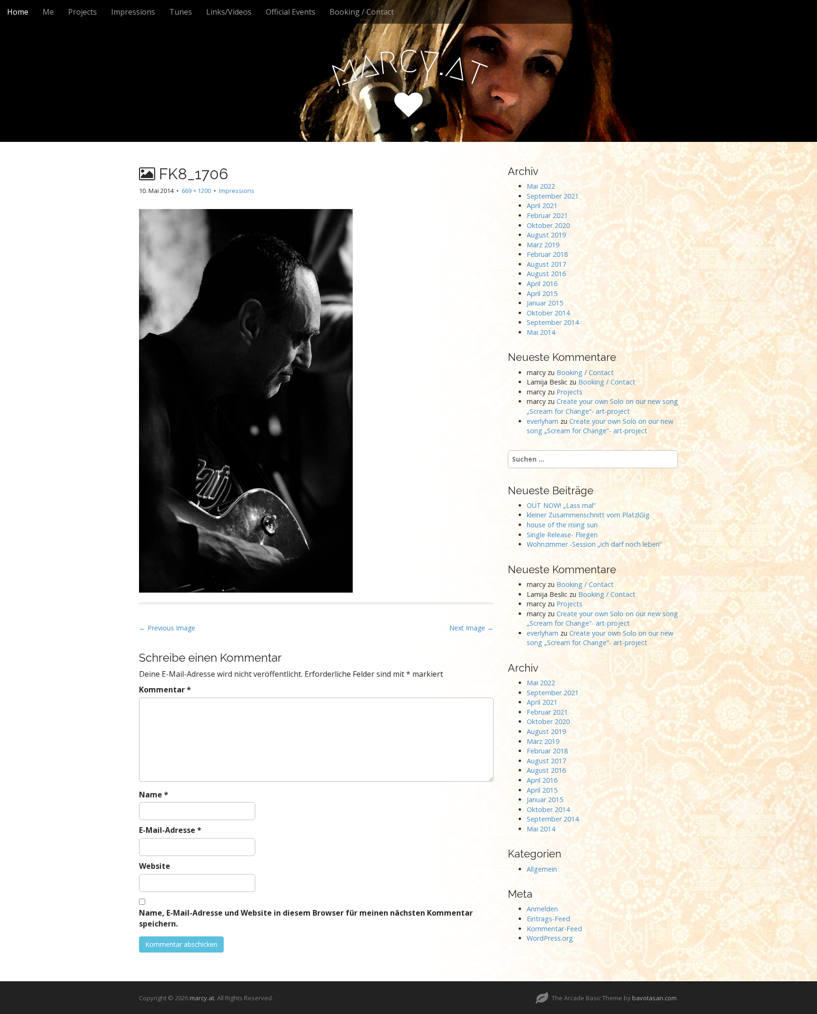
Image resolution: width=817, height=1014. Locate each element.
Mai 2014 (541, 332)
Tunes (180, 12)
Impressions (133, 12)
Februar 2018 (547, 254)
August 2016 (546, 273)
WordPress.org (550, 938)
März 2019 (543, 244)
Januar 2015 (545, 302)
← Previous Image (167, 627)
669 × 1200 (196, 190)
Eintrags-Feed (548, 918)
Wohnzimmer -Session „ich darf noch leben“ (594, 544)
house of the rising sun (562, 524)
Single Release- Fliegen (562, 534)
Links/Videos (229, 12)
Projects (82, 12)
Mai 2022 (541, 186)
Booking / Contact (362, 12)
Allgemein (542, 869)
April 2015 (542, 293)
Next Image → (471, 627)
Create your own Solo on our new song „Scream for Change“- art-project (602, 406)
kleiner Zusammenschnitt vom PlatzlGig (588, 514)
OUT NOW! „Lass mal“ (561, 505)
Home (17, 12)
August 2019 (546, 234)
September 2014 (553, 322)
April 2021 (542, 205)
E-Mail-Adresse (170, 830)
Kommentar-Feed (554, 928)
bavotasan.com (654, 998)
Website (154, 866)
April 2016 (542, 283)
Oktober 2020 (548, 225)
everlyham (542, 421)
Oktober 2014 (548, 312)
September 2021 (553, 196)
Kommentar (165, 689)
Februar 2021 (547, 215)
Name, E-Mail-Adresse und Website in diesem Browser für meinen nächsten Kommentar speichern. (306, 918)
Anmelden (542, 908)
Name (153, 794)
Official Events (290, 12)
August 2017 (546, 264)
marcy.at (202, 998)
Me (48, 12)
